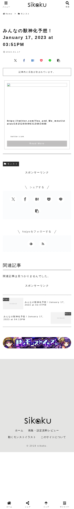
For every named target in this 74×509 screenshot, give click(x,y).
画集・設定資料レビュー (43, 430)
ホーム (19, 430)
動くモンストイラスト (22, 437)
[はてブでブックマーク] (33, 60)
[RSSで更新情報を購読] (43, 243)
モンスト (12, 164)
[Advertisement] (37, 385)
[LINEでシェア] (50, 60)
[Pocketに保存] (41, 60)
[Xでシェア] (15, 60)
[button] (58, 60)
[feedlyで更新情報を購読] (31, 243)
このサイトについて (53, 437)
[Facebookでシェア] (24, 60)
